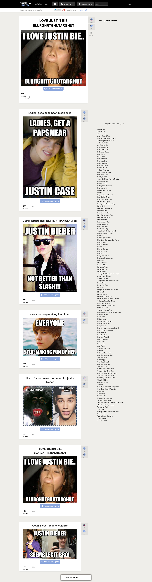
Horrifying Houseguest (105, 258)
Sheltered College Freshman (107, 373)
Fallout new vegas (103, 201)
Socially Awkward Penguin (106, 389)
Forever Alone (102, 210)
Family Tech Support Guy (106, 204)
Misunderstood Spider (104, 296)
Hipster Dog (101, 247)
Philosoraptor (101, 319)
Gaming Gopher (102, 224)
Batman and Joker (103, 152)
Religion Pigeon (102, 339)
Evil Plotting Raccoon (104, 199)
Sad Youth (100, 346)
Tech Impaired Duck (104, 400)
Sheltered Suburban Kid (105, 375)
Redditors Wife (102, 335)
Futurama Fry (102, 219)
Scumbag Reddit (103, 362)
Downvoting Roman (104, 190)
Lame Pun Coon (102, 285)
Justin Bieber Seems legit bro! (49, 525)
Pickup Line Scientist (104, 321)
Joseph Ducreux (103, 278)
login (129, 4)
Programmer (101, 326)
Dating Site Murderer (104, 186)
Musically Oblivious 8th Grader (108, 298)
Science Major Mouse (104, 353)
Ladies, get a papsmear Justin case (49, 113)
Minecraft (100, 292)
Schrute (100, 350)
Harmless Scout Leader (105, 233)
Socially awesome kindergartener (108, 387)
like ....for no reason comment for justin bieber (50, 380)
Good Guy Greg (102, 228)
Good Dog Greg (102, 226)
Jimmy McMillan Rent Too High (108, 274)
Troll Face (100, 409)
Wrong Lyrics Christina (105, 416)
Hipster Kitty (101, 253)
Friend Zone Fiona (103, 217)
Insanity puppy (102, 269)
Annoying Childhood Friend (106, 138)
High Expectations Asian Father (108, 240)
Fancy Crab (101, 206)
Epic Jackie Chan (103, 197)
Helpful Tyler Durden (104, 238)
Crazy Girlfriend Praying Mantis (108, 179)
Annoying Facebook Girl (105, 140)
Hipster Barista (102, 244)
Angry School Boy (103, 136)
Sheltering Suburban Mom (106, 378)
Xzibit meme (101, 418)
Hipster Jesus (102, 251)
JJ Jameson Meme (104, 276)
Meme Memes (102, 294)
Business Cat (102, 158)
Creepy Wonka (102, 183)
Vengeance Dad (102, 414)
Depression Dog (102, 188)
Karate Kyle (101, 283)
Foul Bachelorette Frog (105, 215)
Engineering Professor (105, 195)
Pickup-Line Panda (103, 323)
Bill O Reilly (101, 156)
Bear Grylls (101, 154)
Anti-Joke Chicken (103, 143)
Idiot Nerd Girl (102, 262)
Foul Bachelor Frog (103, 213)
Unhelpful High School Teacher (108, 411)
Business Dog (102, 161)
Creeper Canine (102, 181)
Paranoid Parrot (102, 314)
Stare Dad (100, 391)
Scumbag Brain (102, 357)
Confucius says (102, 174)
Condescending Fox (104, 172)
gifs (86, 10)
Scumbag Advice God (104, 355)
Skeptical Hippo (102, 380)
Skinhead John (102, 382)
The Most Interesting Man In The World (110, 402)
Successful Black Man (105, 398)
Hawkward (100, 235)
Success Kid (101, 396)
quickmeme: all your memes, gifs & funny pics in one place (25, 4)
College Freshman (103, 170)
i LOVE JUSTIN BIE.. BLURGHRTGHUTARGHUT (49, 450)
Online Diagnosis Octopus (106, 305)
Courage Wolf (102, 177)
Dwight (99, 192)
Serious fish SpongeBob (105, 368)
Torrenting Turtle (102, 407)
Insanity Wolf (101, 271)
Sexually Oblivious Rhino (106, 371)
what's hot (38, 4)
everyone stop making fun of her (50, 314)
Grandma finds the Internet (106, 231)
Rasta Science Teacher (105, 330)
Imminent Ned (102, 265)
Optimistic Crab (102, 308)
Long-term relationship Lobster (107, 289)
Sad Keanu (101, 344)
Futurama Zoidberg (103, 222)
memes (80, 10)
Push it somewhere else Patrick (108, 328)
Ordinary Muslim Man (104, 310)
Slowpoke (100, 384)
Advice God (101, 131)
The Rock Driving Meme (105, 405)
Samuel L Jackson (103, 348)
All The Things (102, 134)
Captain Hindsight (103, 165)
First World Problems (104, 208)
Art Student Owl (102, 145)
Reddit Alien (101, 332)
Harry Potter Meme (103, 256)
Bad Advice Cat (102, 149)
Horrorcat (100, 260)
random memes (55, 4)
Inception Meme (102, 267)
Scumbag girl (101, 359)
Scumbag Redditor (103, 364)
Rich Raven (101, 341)
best (46, 4)
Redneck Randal (103, 337)
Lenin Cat (100, 287)
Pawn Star (100, 317)
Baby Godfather (102, 147)
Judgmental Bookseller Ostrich (108, 280)
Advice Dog (101, 129)
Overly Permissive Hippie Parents (109, 312)
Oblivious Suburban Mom (106, 301)
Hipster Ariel (101, 242)
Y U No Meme (102, 420)
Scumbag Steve (102, 366)
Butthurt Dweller (102, 163)
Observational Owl (103, 303)
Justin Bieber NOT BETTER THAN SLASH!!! (50, 221)
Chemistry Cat (102, 168)
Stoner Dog (101, 393)
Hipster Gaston (102, 249)
